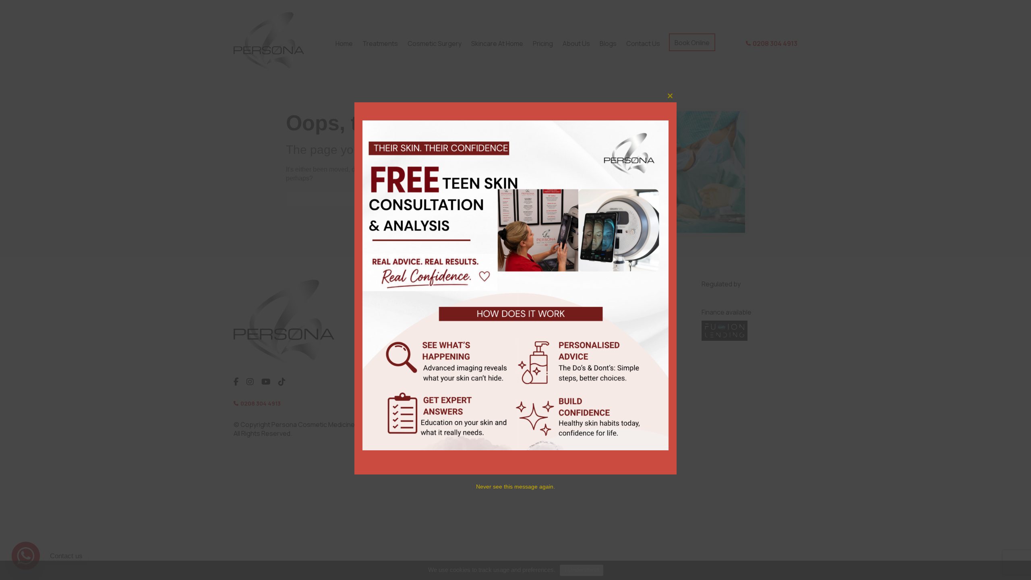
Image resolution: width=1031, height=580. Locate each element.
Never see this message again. (515, 486)
